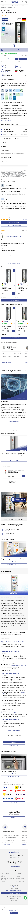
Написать (14, 817)
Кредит (3, 876)
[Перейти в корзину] (26, 2)
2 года (20, 67)
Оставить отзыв (14, 222)
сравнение (12, 660)
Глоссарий (18, 873)
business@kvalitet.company (14, 890)
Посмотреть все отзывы (14, 225)
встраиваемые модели (13, 693)
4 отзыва (10, 15)
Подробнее (14, 802)
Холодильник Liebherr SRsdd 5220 (9, 712)
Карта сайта (14, 900)
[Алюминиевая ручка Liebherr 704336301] (5, 483)
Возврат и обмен (20, 878)
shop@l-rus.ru (14, 887)
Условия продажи (14, 898)
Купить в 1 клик (7, 58)
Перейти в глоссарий (14, 421)
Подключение (4, 874)
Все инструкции (8, 75)
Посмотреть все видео (14, 776)
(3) (14, 285)
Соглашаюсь (14, 912)
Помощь (18, 876)
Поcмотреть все (14, 745)
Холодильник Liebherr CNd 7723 (18, 665)
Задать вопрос (14, 742)
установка (7, 71)
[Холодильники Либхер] (14, 2)
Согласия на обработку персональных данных (17, 910)
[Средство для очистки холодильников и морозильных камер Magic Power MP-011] (5, 472)
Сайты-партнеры (20, 881)
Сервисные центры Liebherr (7, 878)
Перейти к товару (6, 362)
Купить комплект (14, 300)
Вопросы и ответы (20, 874)
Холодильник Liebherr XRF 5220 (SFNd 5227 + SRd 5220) (12, 642)
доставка (7, 67)
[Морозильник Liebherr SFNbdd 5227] (8, 276)
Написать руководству (14, 893)
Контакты (18, 879)
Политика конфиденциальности (14, 896)
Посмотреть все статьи (14, 564)
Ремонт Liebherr (5, 879)
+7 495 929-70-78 (14, 856)
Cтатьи (3, 881)
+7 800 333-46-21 (14, 862)
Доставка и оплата (5, 873)
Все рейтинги (14, 460)
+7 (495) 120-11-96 (14, 813)
